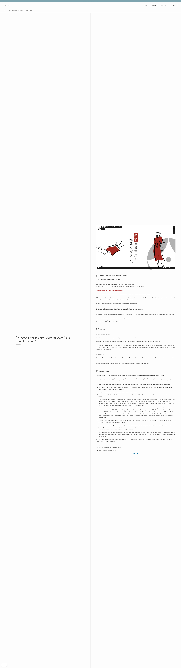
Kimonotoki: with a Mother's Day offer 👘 (90, 1)
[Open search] (170, 5)
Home (4, 10)
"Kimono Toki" (124, 284)
